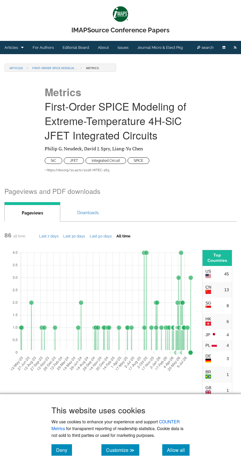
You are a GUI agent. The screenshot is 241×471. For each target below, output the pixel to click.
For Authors (43, 47)
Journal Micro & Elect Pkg (160, 47)
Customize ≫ (122, 449)
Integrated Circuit (106, 161)
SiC (53, 161)
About (103, 47)
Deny (64, 449)
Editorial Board (76, 47)
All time (123, 236)
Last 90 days (101, 236)
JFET (74, 161)
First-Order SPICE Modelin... (54, 68)
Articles (11, 47)
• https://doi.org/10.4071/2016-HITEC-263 (77, 170)
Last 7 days (48, 236)
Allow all (178, 449)
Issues (123, 47)
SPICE (138, 161)
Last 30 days (74, 236)
